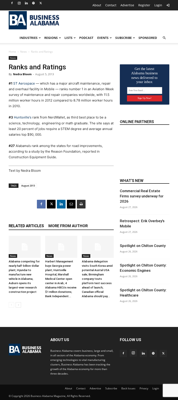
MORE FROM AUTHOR (68, 225)
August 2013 (28, 185)
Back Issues (128, 388)
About (96, 5)
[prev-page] (11, 305)
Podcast (86, 38)
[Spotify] (33, 3)
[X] (40, 3)
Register (144, 5)
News (23, 51)
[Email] (71, 204)
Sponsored (147, 38)
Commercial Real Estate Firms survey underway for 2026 (141, 196)
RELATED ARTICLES (26, 225)
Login (158, 5)
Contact (110, 5)
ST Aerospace (23, 83)
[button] (164, 38)
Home (12, 51)
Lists (68, 38)
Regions (51, 38)
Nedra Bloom (22, 74)
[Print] (81, 204)
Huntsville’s (22, 117)
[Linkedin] (26, 3)
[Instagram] (19, 3)
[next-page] (18, 305)
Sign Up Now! (144, 98)
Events (103, 38)
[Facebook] (12, 3)
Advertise (127, 5)
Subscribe (123, 38)
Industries (29, 38)
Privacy (144, 388)
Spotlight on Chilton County (143, 245)
